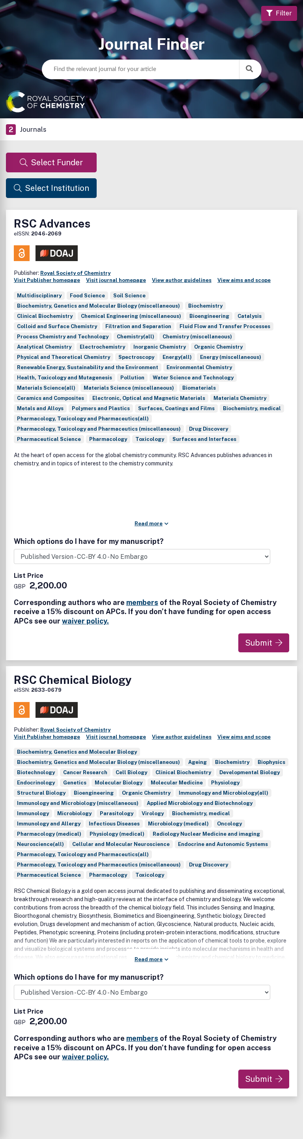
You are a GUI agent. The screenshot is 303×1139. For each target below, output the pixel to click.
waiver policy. (85, 621)
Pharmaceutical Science (49, 439)
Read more (149, 524)
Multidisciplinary (39, 296)
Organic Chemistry (218, 347)
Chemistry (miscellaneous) (197, 337)
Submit (258, 643)
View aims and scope (244, 280)
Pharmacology (108, 439)
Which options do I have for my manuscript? (89, 541)
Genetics (74, 783)
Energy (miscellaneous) (230, 357)
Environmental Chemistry (199, 367)
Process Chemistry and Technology (62, 337)
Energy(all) (177, 357)
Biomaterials (199, 388)
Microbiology (74, 813)
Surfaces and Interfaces (204, 439)
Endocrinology (36, 783)
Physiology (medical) (117, 834)
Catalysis (250, 316)
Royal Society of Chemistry (75, 273)
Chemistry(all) (135, 337)
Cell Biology (131, 772)
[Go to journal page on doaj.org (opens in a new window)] (57, 253)
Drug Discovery (208, 429)
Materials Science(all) (46, 388)
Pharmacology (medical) (49, 834)
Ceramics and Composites (50, 398)
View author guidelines (181, 280)
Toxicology (149, 439)
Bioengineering (209, 316)
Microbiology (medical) (178, 824)
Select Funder (57, 162)
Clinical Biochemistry (45, 316)
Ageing (197, 762)
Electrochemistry (102, 347)
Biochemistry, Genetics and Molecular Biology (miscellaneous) (98, 306)
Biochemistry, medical (252, 408)
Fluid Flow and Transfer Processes (225, 326)
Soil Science (129, 296)
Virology (153, 813)
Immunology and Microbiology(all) (223, 793)
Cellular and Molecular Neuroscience (121, 844)
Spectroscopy (136, 357)
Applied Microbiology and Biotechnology (199, 803)
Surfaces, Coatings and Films (176, 408)
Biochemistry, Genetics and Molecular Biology (77, 752)
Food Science (87, 296)
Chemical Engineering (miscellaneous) (131, 316)
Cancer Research (85, 772)
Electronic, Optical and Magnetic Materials (148, 398)
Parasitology (116, 813)
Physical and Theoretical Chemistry (63, 357)
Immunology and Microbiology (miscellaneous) (77, 803)
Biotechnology (36, 772)
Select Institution (57, 188)
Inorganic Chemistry (159, 347)
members (142, 602)
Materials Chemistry (239, 398)
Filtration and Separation (138, 326)
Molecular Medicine (177, 783)
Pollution (132, 378)
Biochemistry (205, 306)
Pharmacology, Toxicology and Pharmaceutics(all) (83, 419)
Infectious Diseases (114, 824)
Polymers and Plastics (101, 408)
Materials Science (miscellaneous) (129, 388)
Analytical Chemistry (44, 347)
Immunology (33, 813)
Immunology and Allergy (48, 824)
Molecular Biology (118, 783)
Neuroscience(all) (40, 844)
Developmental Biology (249, 772)
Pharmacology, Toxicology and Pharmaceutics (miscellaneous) (99, 429)
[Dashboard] (151, 101)
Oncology (229, 824)
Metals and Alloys (40, 408)
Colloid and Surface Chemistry (57, 326)
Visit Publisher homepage (47, 280)
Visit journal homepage (116, 280)
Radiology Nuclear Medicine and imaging (206, 834)
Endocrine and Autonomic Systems (223, 844)
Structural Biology (41, 793)
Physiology (225, 783)
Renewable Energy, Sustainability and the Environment (87, 367)
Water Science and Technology (193, 378)
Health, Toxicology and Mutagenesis (64, 378)
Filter (284, 13)
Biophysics (271, 762)
